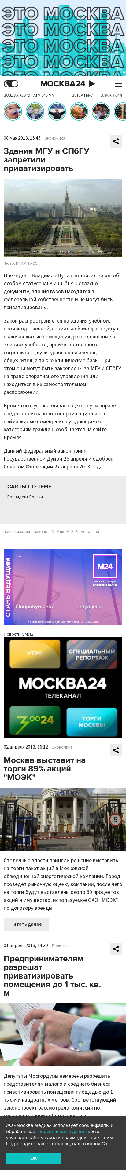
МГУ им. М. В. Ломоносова (75, 532)
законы (41, 532)
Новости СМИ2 (18, 634)
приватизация (17, 532)
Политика (61, 946)
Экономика (55, 138)
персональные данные (63, 1131)
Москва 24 (63, 83)
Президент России (25, 497)
